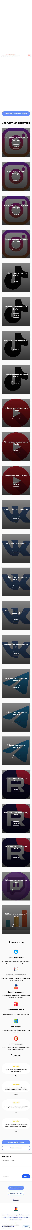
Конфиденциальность (16, 1219)
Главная (4, 1214)
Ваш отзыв (6, 1157)
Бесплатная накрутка (13, 1214)
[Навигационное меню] (29, 55)
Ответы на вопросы (12, 1217)
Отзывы (4, 1217)
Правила (21, 1217)
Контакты (26, 1217)
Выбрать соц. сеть (24, 1214)
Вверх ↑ (16, 1200)
